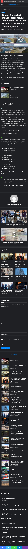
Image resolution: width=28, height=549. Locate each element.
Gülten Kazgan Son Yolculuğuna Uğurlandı (16, 455)
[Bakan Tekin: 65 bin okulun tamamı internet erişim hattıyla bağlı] (5, 463)
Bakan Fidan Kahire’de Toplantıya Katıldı (12, 451)
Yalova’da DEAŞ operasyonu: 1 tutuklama (19, 292)
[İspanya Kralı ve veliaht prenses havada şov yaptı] (5, 476)
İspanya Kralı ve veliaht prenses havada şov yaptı (17, 475)
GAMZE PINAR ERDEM (7, 29)
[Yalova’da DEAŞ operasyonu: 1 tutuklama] (21, 285)
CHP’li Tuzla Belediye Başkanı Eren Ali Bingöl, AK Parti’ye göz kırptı (20, 263)
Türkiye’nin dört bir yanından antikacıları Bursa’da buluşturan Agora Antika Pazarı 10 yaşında (18, 400)
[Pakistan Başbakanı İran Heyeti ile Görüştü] (7, 285)
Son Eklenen (14, 354)
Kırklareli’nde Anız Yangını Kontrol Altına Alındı (17, 481)
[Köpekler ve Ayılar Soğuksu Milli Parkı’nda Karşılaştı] (5, 433)
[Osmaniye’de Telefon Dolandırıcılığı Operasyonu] (5, 427)
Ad (2, 323)
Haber (9, 9)
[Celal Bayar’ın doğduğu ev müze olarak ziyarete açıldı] (5, 446)
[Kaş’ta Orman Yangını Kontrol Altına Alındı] (5, 95)
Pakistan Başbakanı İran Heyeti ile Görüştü (7, 291)
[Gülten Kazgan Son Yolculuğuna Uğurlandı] (5, 456)
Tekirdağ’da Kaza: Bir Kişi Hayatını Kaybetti (17, 438)
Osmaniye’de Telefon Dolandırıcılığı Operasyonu (17, 426)
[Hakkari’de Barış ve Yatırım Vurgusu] (5, 470)
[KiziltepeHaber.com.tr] (14, 4)
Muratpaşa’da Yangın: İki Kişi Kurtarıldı (20, 277)
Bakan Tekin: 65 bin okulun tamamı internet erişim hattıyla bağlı (17, 462)
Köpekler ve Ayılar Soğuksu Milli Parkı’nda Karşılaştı (17, 432)
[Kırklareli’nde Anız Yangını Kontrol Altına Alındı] (5, 483)
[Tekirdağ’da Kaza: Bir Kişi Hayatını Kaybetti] (5, 440)
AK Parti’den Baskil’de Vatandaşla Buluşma (16, 385)
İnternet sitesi (4, 334)
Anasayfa (4, 9)
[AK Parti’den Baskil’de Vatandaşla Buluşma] (5, 387)
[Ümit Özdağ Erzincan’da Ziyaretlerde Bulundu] (7, 256)
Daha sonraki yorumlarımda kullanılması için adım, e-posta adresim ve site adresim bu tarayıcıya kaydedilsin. (13, 342)
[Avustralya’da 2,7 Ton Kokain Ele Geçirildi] (7, 271)
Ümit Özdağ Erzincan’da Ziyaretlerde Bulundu (14, 1)
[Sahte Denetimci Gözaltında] (5, 89)
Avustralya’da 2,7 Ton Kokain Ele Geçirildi (7, 277)
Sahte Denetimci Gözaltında (17, 87)
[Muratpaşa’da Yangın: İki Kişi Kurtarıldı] (21, 271)
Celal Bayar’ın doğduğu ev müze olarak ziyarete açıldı (17, 445)
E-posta (3, 329)
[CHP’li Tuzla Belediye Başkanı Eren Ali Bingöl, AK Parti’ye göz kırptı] (21, 256)
